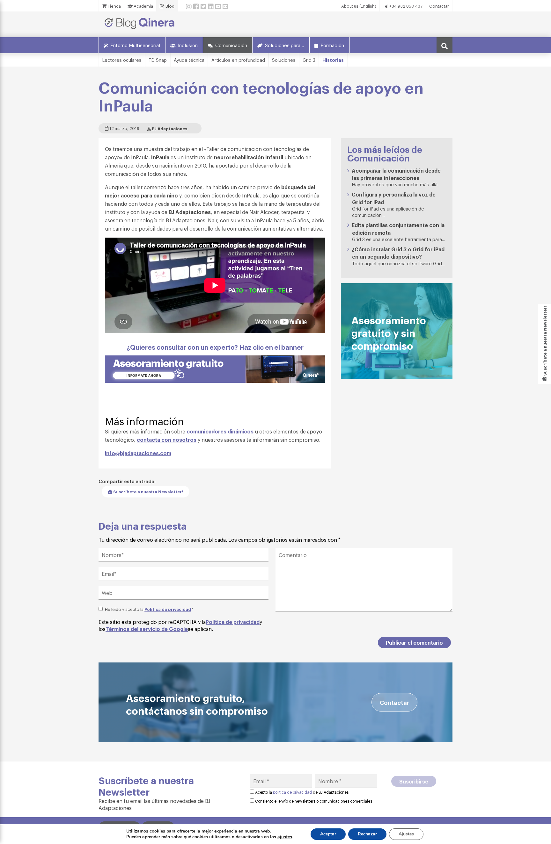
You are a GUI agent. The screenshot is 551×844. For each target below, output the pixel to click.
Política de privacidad (167, 609)
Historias (333, 60)
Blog (169, 6)
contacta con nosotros (166, 439)
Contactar (439, 6)
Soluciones (284, 60)
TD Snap (158, 60)
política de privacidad (292, 792)
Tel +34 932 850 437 (402, 6)
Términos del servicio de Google (147, 628)
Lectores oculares (122, 60)
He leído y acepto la (149, 609)
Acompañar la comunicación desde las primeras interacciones (396, 174)
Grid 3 (309, 60)
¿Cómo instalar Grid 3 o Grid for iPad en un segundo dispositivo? (398, 253)
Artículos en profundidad (238, 60)
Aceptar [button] (328, 834)
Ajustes (406, 834)
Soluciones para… (284, 45)
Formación (332, 45)
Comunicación (231, 45)
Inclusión (188, 45)
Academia (143, 6)
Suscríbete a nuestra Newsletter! (147, 491)
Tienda (114, 6)
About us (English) (358, 6)
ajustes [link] (284, 837)
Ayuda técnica (189, 60)
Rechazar (367, 834)
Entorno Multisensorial (135, 45)
